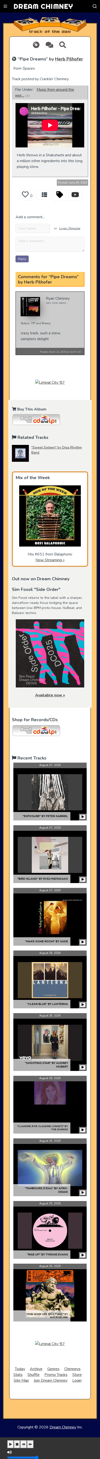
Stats (18, 1374)
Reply (22, 259)
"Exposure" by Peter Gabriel (45, 816)
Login (77, 1380)
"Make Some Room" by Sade (46, 941)
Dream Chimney (63, 1427)
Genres (53, 1369)
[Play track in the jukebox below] (83, 817)
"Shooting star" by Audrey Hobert (46, 1065)
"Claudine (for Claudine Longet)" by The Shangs (42, 1128)
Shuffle (33, 1374)
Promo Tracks (55, 1374)
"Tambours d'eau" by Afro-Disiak (46, 1190)
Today (20, 1369)
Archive (36, 1369)
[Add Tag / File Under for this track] (60, 195)
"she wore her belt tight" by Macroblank (47, 1316)
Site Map (21, 1380)
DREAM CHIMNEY (43, 6)
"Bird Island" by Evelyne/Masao (42, 879)
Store (77, 1374)
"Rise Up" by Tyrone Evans (47, 1254)
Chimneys (72, 1369)
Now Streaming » (50, 560)
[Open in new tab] (75, 196)
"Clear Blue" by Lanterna (47, 1004)
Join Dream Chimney (50, 1380)
